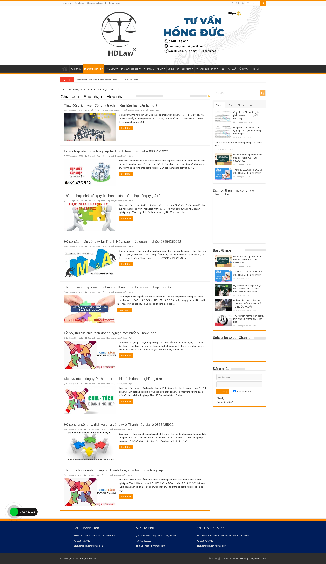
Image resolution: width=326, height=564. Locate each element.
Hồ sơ (230, 105)
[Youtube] (242, 3)
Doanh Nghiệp (94, 69)
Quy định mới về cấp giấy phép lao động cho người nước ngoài (246, 115)
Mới (251, 105)
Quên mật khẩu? (224, 402)
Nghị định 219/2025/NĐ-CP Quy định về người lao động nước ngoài (247, 130)
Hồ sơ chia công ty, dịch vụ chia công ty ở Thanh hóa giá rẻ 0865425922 (119, 424)
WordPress (241, 558)
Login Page (114, 3)
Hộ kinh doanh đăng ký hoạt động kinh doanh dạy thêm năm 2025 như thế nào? (247, 288)
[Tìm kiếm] (263, 3)
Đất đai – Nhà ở (155, 69)
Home (64, 68)
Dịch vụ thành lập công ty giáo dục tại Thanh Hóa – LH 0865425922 (107, 79)
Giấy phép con (131, 69)
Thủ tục (219, 105)
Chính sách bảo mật (96, 3)
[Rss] (233, 3)
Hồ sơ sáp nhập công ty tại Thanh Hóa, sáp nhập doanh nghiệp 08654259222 (122, 241)
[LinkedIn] (239, 3)
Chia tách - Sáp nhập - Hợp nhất (114, 110)
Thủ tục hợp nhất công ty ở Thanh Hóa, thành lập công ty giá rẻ (112, 196)
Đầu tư (112, 69)
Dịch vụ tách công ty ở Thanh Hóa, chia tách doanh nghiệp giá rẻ (113, 379)
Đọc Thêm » (126, 128)
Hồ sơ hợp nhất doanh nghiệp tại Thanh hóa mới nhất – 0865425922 (116, 151)
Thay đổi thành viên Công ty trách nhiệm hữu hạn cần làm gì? (110, 105)
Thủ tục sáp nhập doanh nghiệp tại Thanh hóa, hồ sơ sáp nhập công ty (117, 287)
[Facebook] (236, 3)
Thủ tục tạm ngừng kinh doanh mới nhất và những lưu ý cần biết (248, 318)
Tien (263, 558)
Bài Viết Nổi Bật (93, 110)
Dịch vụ (241, 105)
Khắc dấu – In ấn (207, 69)
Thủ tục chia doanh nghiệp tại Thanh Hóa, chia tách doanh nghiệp (113, 470)
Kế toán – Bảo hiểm (181, 69)
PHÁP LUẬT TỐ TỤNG (236, 69)
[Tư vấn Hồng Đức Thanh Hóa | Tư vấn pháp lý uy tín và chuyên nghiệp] (161, 35)
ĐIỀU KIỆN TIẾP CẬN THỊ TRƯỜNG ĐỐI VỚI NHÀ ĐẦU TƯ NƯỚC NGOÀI (248, 303)
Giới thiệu (79, 3)
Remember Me (243, 391)
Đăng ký (220, 398)
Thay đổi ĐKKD (147, 110)
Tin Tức (255, 69)
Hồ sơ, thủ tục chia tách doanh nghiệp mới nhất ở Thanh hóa (110, 333)
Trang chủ (66, 3)
